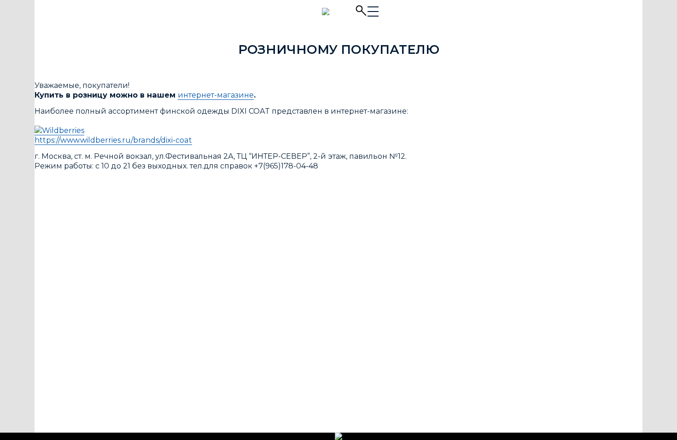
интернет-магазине (216, 94)
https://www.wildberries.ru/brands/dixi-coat (113, 140)
